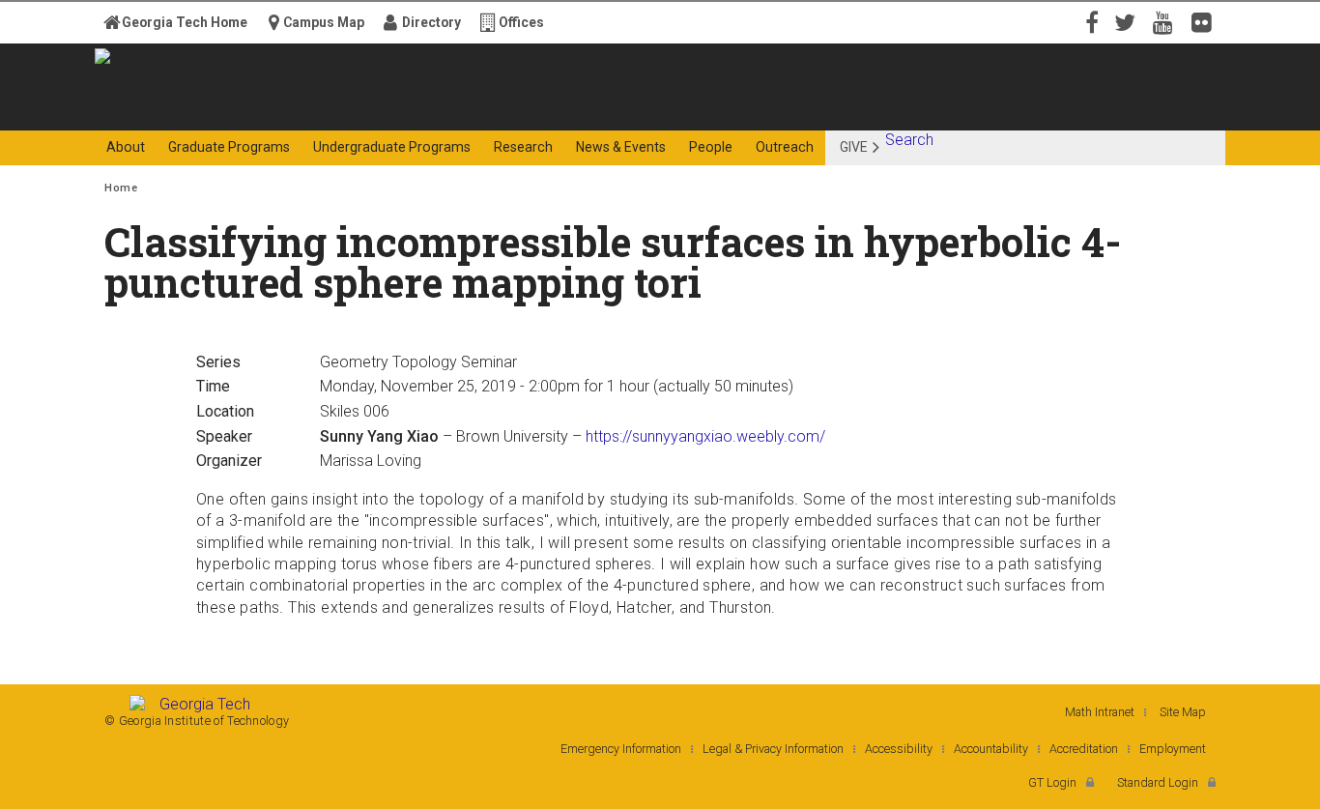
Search (909, 139)
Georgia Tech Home (184, 22)
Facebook (1090, 21)
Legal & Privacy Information (773, 748)
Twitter (1128, 21)
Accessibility (899, 748)
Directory (431, 22)
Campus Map (323, 22)
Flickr (1205, 21)
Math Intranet (1099, 712)
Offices (521, 22)
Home (120, 188)
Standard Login (1157, 782)
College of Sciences (446, 113)
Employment (1172, 748)
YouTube (1167, 21)
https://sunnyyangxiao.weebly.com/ (705, 436)
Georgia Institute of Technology (180, 113)
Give (854, 147)
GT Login (1052, 782)
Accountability (991, 748)
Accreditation (1083, 748)
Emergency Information (620, 748)
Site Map (1183, 712)
